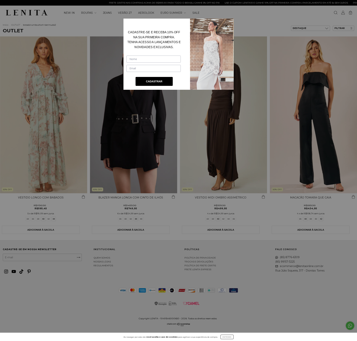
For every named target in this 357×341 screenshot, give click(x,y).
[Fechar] (226, 26)
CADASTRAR (154, 81)
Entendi (227, 337)
